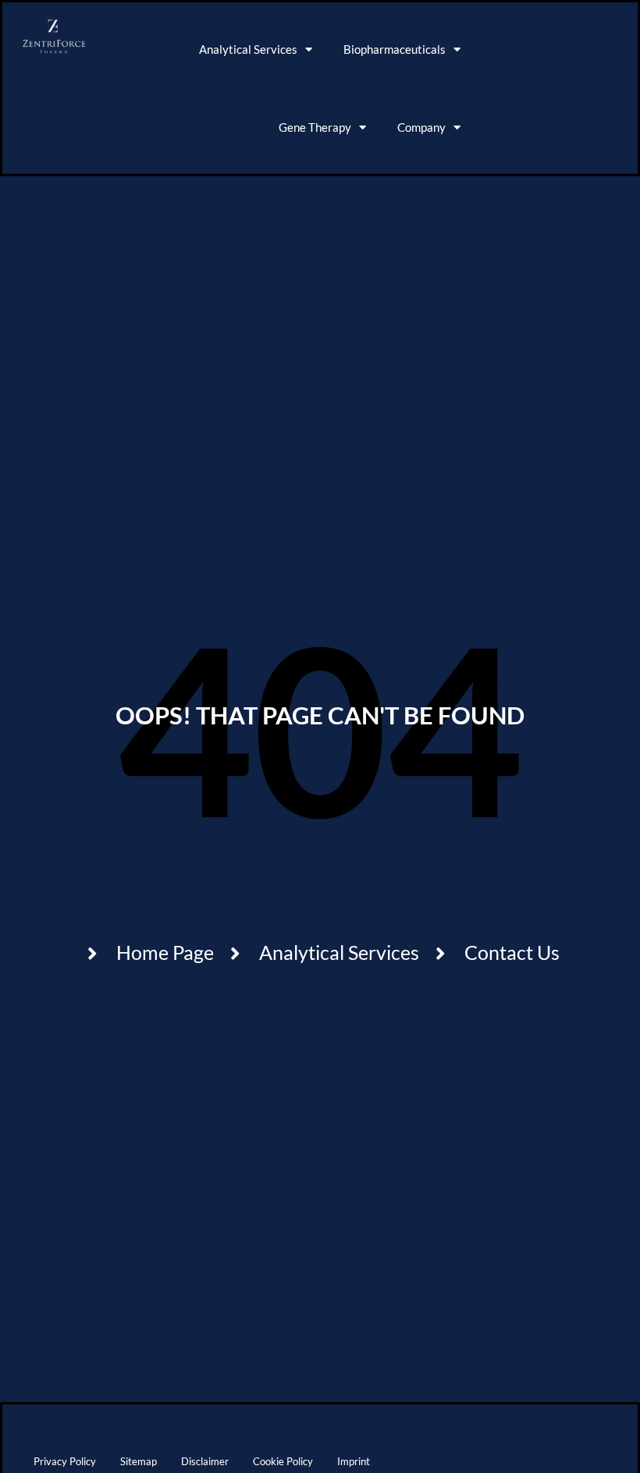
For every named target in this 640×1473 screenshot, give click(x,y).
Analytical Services (248, 49)
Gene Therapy (315, 127)
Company (421, 127)
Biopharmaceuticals (394, 49)
